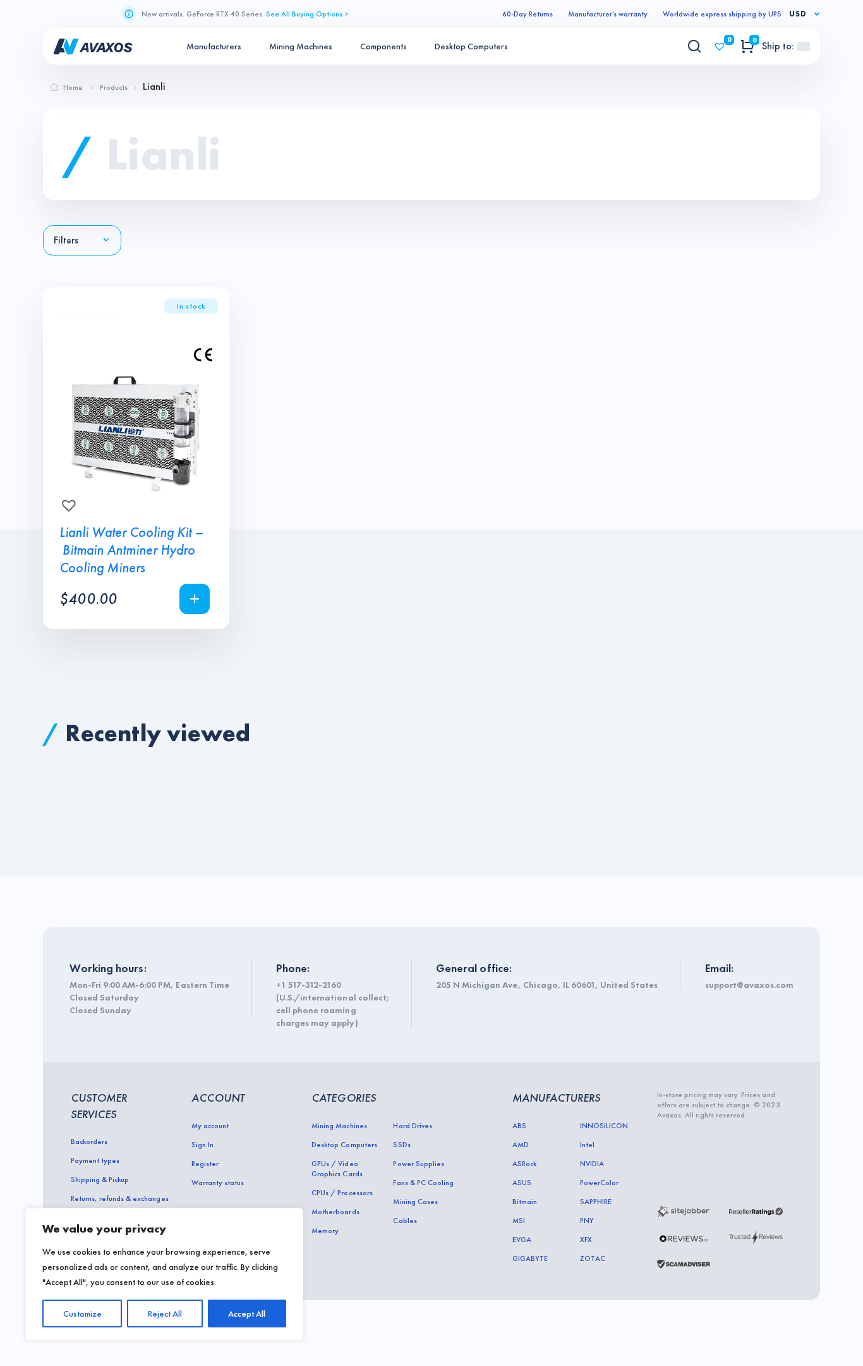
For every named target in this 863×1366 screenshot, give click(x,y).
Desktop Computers (471, 46)
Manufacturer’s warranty (608, 14)
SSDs (401, 1145)
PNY (587, 1220)
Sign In (202, 1145)
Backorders (89, 1141)
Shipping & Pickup (100, 1179)
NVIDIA (592, 1164)
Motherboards (335, 1212)
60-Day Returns (527, 14)
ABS (519, 1126)
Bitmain (524, 1202)
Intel (587, 1145)
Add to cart (194, 599)
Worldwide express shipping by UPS (722, 14)
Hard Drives (412, 1126)
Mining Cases (415, 1202)
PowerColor (599, 1183)
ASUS (521, 1183)
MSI (518, 1220)
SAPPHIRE (596, 1202)
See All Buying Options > (307, 14)
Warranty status (217, 1183)
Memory (325, 1231)
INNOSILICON (604, 1126)
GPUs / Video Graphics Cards (336, 1169)
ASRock (524, 1164)
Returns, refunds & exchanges (120, 1198)
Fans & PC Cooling (423, 1183)
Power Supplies (418, 1164)
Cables (404, 1220)
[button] (65, 501)
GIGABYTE (530, 1258)
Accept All (246, 1313)
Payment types (95, 1160)
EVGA (521, 1239)
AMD (520, 1145)
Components (383, 46)
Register (205, 1164)
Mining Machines (300, 46)
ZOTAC (592, 1258)
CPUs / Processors (341, 1193)
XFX (586, 1239)
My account (210, 1126)
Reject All (165, 1313)
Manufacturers (213, 46)
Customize (82, 1313)
